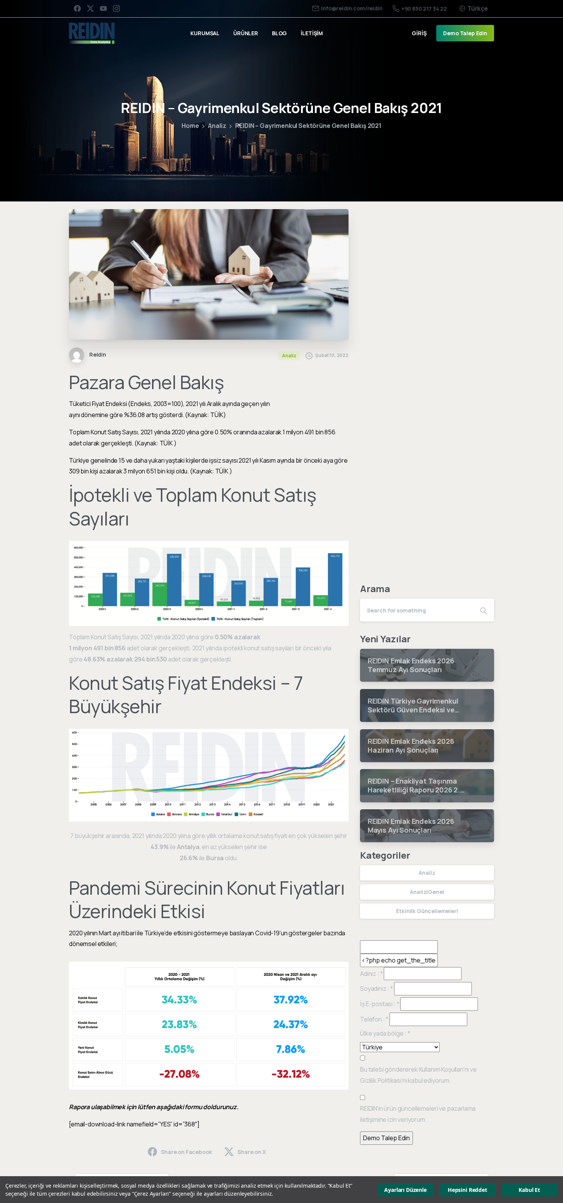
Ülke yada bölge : (385, 1033)
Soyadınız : (376, 988)
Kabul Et (529, 1189)
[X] (90, 8)
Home (190, 125)
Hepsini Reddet (467, 1189)
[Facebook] (77, 8)
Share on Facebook (186, 1152)
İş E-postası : (379, 1004)
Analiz (217, 125)
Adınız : (371, 973)
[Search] (483, 610)
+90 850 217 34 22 (424, 8)
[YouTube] (103, 8)
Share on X (251, 1152)
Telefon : (374, 1019)
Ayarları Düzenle (405, 1189)
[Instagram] (116, 8)
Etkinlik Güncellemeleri (427, 911)
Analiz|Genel (427, 891)
